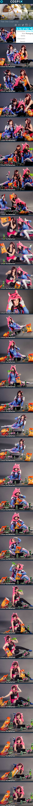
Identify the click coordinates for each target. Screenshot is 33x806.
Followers (15, 13)
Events (30, 13)
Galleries (25, 13)
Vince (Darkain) (14, 17)
